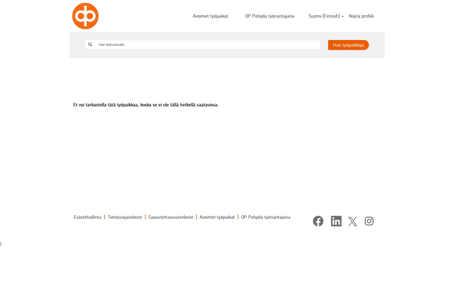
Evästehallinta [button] (87, 217)
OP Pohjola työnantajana (269, 16)
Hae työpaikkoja (348, 45)
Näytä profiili (361, 16)
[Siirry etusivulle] (85, 16)
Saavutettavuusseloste (170, 217)
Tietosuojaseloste (125, 217)
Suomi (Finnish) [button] (325, 16)
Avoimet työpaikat (210, 16)
